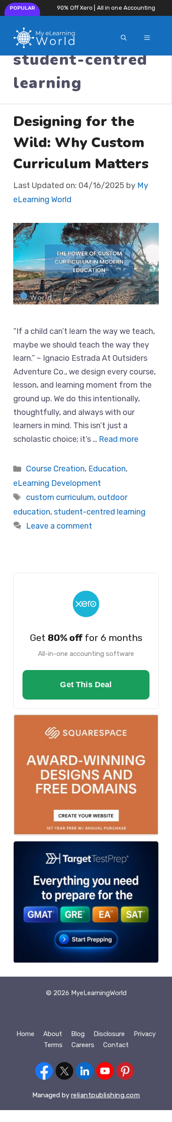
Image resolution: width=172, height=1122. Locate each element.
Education (107, 469)
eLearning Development (57, 483)
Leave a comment (59, 526)
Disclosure (109, 1034)
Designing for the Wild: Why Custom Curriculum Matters (81, 142)
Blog (78, 1034)
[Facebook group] (44, 1073)
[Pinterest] (125, 1073)
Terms (53, 1045)
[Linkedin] (84, 1073)
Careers (82, 1045)
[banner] (86, 640)
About (52, 1034)
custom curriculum (60, 497)
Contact (116, 1045)
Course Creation (55, 469)
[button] (123, 38)
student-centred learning (100, 512)
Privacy (145, 1034)
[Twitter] (64, 1073)
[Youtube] (105, 1073)
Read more (118, 439)
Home (25, 1034)
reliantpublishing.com (105, 1095)
